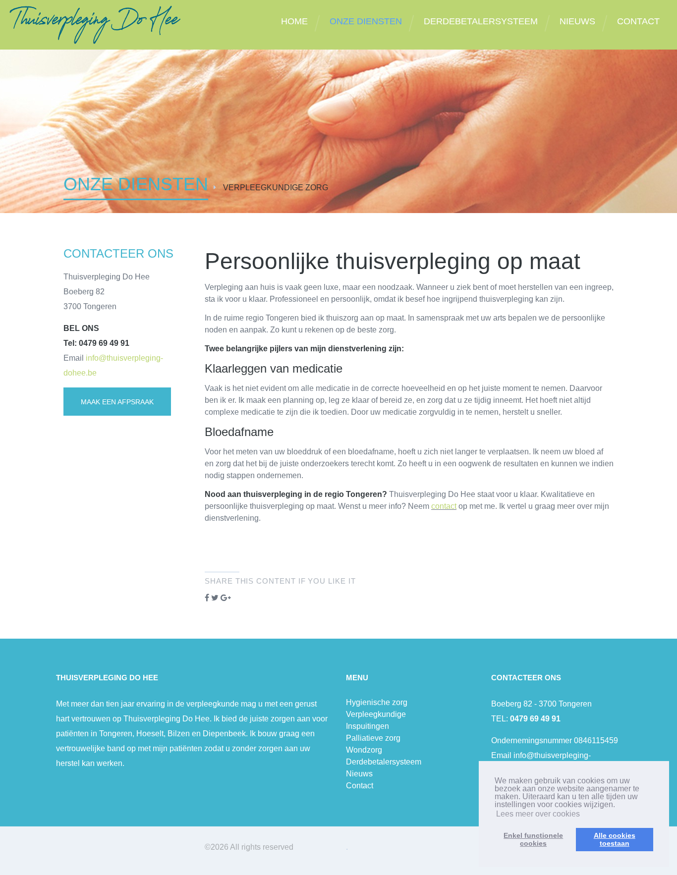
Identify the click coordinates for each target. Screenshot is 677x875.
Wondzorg (364, 750)
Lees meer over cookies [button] (538, 814)
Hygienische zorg (376, 702)
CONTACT (638, 21)
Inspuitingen (367, 726)
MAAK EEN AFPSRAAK (117, 402)
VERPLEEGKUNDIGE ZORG (275, 187)
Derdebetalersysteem (383, 762)
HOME (294, 21)
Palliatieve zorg (373, 738)
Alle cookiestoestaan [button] (614, 839)
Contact (359, 785)
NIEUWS (577, 21)
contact (443, 506)
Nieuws (359, 773)
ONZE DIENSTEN (366, 21)
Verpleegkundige (376, 714)
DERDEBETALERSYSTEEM (481, 21)
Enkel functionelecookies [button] (533, 839)
